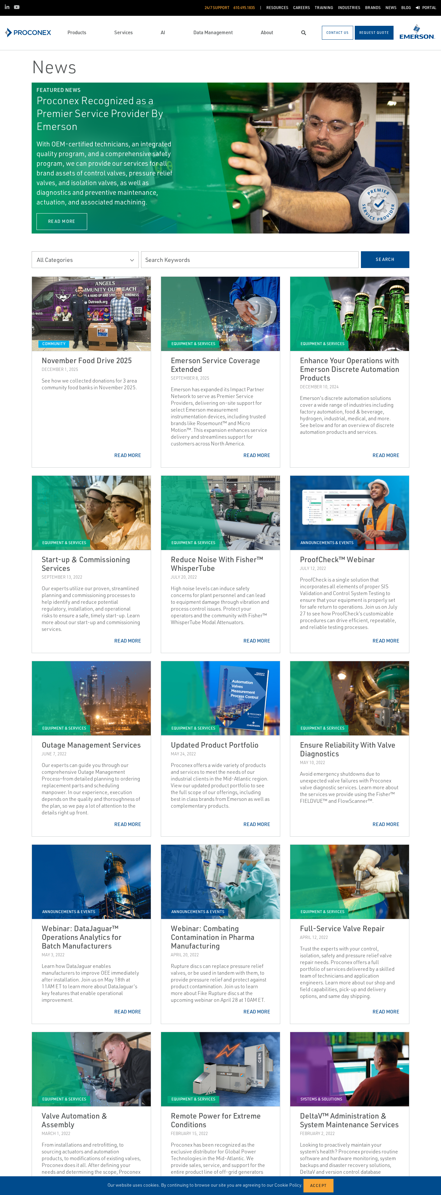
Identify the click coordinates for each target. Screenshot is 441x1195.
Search (385, 259)
